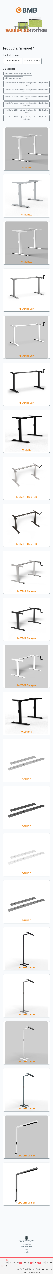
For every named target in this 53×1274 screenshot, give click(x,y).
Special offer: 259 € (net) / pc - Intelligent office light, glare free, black (26, 84)
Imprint (26, 1252)
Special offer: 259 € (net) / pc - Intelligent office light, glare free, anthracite (26, 104)
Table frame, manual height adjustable (18, 74)
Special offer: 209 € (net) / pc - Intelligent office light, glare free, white (26, 111)
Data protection (26, 1247)
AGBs (26, 1249)
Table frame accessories (13, 78)
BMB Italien (27, 1244)
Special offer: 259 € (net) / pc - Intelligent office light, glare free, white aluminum (26, 91)
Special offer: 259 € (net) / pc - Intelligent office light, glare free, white (26, 97)
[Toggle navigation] (8, 38)
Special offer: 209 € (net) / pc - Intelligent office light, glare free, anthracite (26, 118)
